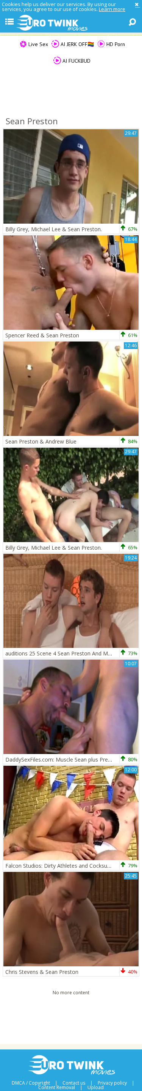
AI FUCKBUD (76, 60)
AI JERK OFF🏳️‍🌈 (76, 44)
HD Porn (115, 44)
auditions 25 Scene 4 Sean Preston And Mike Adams (69, 653)
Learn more (112, 9)
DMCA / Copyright (31, 1083)
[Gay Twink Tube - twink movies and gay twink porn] (71, 23)
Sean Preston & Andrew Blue (40, 441)
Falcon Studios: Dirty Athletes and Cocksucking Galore (71, 865)
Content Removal (56, 1087)
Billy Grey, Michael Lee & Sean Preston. (53, 229)
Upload (95, 1087)
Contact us (73, 1083)
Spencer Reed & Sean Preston (42, 335)
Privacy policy (112, 1083)
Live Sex (37, 44)
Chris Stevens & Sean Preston (41, 971)
